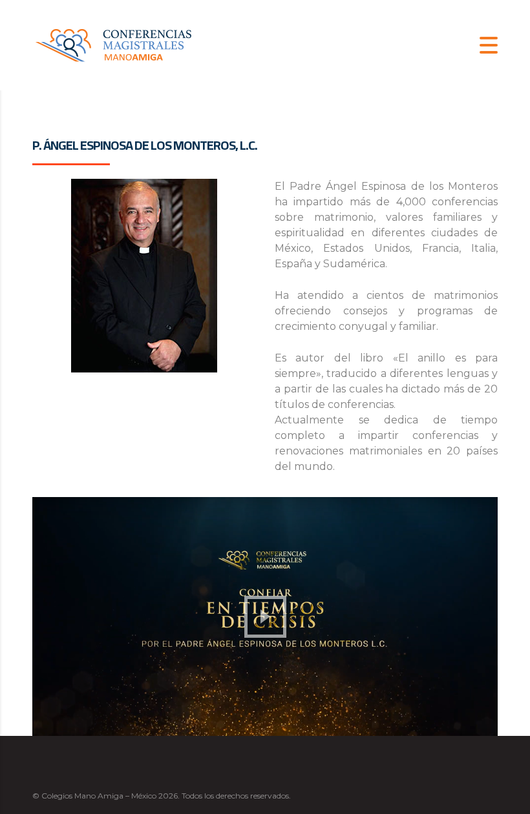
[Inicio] (113, 44)
